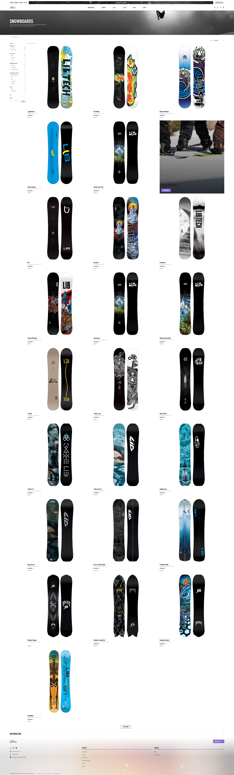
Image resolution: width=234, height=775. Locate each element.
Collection (12, 53)
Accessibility (49, 773)
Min (10, 100)
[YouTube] (16, 748)
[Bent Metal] (21, 2)
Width (11, 87)
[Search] (214, 7)
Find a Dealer (84, 751)
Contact (83, 754)
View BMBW (166, 190)
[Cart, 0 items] (223, 7)
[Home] (12, 7)
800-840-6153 (15, 754)
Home (11, 36)
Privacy (39, 773)
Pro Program (156, 754)
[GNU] (16, 2)
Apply (23, 101)
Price (11, 97)
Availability (12, 45)
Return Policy (84, 757)
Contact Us (217, 741)
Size (11, 94)
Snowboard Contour (14, 73)
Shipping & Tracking (86, 760)
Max (16, 100)
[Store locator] (217, 7)
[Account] (220, 7)
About (155, 751)
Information (15, 733)
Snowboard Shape (13, 63)
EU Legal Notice (56, 773)
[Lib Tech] (12, 2)
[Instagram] (13, 748)
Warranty (84, 763)
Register (83, 766)
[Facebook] (10, 748)
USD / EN (219, 2)
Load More (126, 727)
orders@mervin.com (16, 751)
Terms (44, 773)
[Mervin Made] (25, 2)
